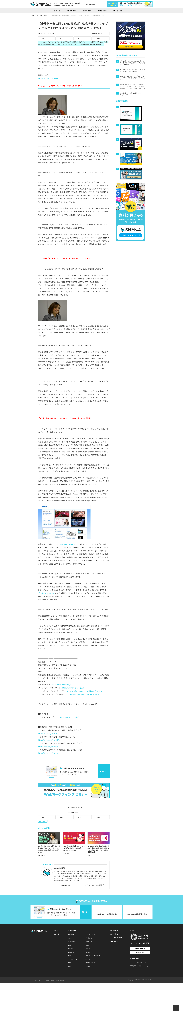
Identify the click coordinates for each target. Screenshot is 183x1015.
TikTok (70, 938)
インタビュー (43, 821)
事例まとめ (88, 941)
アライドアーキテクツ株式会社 (93, 885)
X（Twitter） (71, 941)
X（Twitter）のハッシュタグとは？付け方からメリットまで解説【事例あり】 (132, 70)
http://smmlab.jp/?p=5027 (49, 78)
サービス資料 (118, 11)
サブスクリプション (73, 959)
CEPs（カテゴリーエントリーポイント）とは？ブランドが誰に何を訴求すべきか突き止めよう (132, 78)
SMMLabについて (91, 4)
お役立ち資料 (102, 11)
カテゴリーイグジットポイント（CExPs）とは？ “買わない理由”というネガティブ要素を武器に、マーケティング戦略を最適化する (132, 86)
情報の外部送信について (63, 980)
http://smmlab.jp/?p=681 (48, 746)
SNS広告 (87, 959)
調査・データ (89, 949)
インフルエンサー (90, 934)
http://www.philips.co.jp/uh (73, 687)
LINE (69, 945)
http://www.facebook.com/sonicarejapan (83, 694)
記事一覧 (57, 11)
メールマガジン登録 (116, 938)
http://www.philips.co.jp (61, 684)
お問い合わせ (140, 952)
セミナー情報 (86, 11)
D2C (69, 956)
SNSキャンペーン (90, 963)
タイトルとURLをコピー (95, 33)
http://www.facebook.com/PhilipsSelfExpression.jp (85, 691)
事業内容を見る (140, 948)
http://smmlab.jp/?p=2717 (49, 733)
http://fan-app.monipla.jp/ (68, 717)
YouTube (70, 949)
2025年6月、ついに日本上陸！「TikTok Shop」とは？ (131, 94)
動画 (69, 966)
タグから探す (71, 11)
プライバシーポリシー (37, 980)
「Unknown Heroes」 (67, 544)
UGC (69, 963)
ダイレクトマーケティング (92, 956)
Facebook (71, 952)
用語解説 (87, 952)
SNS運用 (87, 966)
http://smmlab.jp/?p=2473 (49, 740)
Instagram (71, 934)
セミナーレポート (90, 945)
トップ (56, 930)
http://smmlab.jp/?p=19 (48, 753)
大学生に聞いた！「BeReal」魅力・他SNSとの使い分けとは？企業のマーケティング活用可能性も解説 (132, 63)
